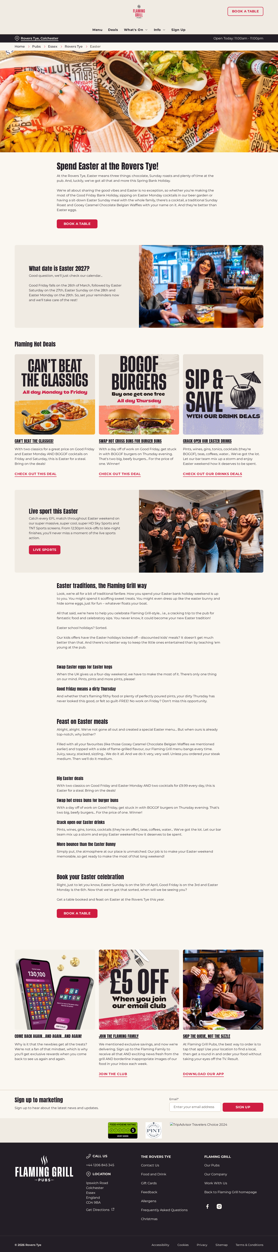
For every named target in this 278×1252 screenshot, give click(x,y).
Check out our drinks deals (223, 394)
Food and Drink (153, 1174)
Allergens (148, 1201)
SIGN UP (243, 1107)
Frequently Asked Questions (164, 1210)
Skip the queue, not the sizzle (206, 1036)
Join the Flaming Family (119, 1036)
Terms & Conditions (249, 1245)
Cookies (183, 1245)
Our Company (215, 1174)
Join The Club (139, 990)
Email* (173, 1099)
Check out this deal (55, 394)
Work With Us (215, 1183)
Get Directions (97, 1210)
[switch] (117, 45)
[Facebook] (207, 1206)
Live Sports (44, 550)
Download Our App (223, 990)
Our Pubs (212, 1165)
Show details (212, 46)
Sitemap (222, 1245)
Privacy (202, 1245)
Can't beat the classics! (34, 441)
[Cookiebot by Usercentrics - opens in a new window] (26, 46)
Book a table (77, 224)
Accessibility (160, 1245)
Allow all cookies (244, 10)
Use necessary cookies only (244, 24)
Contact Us (150, 1165)
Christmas (149, 1219)
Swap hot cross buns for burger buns (130, 441)
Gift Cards (149, 1183)
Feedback (149, 1192)
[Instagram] (219, 1206)
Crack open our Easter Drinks (207, 441)
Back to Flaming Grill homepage (230, 1192)
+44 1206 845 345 (100, 1165)
